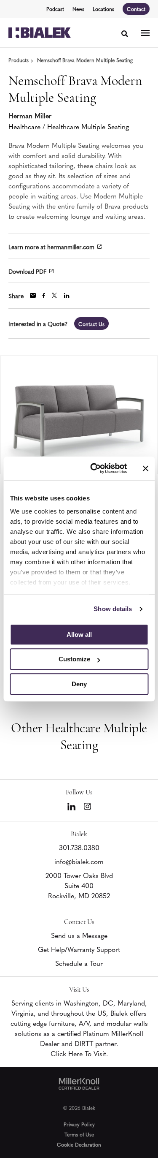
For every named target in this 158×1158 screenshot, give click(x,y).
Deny (79, 684)
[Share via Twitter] (54, 295)
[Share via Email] (33, 295)
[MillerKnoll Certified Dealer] (79, 1083)
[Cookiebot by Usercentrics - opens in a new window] (94, 468)
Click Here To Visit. (79, 1053)
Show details (113, 608)
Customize (74, 659)
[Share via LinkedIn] (67, 295)
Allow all (79, 634)
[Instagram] (87, 806)
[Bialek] (39, 32)
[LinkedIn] (71, 806)
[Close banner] (145, 468)
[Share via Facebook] (43, 295)
